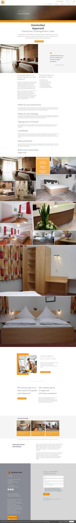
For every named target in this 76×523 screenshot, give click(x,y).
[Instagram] (10, 489)
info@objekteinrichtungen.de (13, 486)
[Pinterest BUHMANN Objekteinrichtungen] (13, 489)
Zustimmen (71, 521)
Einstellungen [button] (61, 521)
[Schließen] (74, 521)
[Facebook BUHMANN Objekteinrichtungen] (8, 489)
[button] (74, 1)
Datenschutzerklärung (46, 521)
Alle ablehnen (66, 521)
